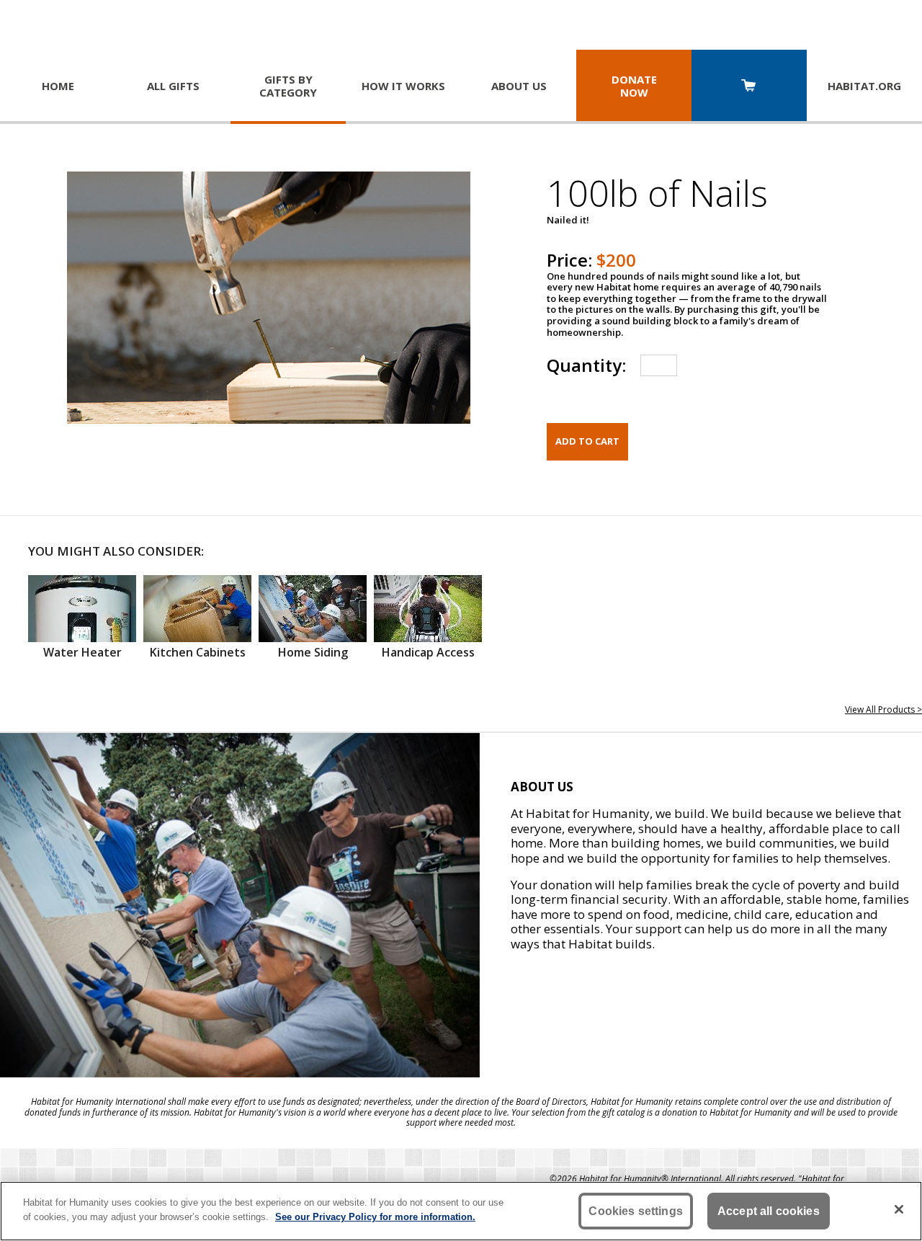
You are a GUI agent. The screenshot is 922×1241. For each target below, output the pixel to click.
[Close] (899, 1209)
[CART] (749, 87)
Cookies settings (635, 1211)
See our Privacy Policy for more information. (375, 1216)
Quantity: (586, 365)
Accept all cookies (768, 1211)
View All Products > (883, 709)
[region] (461, 1211)
